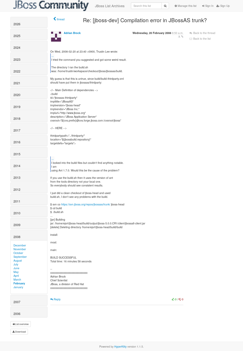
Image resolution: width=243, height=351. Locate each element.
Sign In (209, 6)
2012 (16, 189)
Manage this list (186, 6)
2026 (16, 24)
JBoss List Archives (110, 5)
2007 (16, 302)
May (16, 272)
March (17, 279)
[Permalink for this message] (182, 36)
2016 (16, 142)
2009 (16, 224)
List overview (22, 324)
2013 (16, 177)
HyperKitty (120, 346)
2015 (16, 154)
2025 (16, 35)
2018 (16, 118)
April (16, 276)
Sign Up (224, 6)
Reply (57, 299)
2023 (16, 59)
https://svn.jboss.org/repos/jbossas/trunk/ (85, 204)
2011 (16, 201)
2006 (16, 313)
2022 (16, 71)
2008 (16, 236)
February (19, 283)
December (19, 245)
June (16, 268)
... (52, 55)
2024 (16, 47)
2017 (16, 130)
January (18, 287)
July (15, 264)
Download (20, 331)
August (17, 260)
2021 (16, 83)
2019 (16, 106)
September (20, 257)
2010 (16, 213)
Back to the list (202, 38)
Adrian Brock (72, 33)
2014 (16, 165)
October (18, 253)
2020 (16, 94)
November (19, 249)
